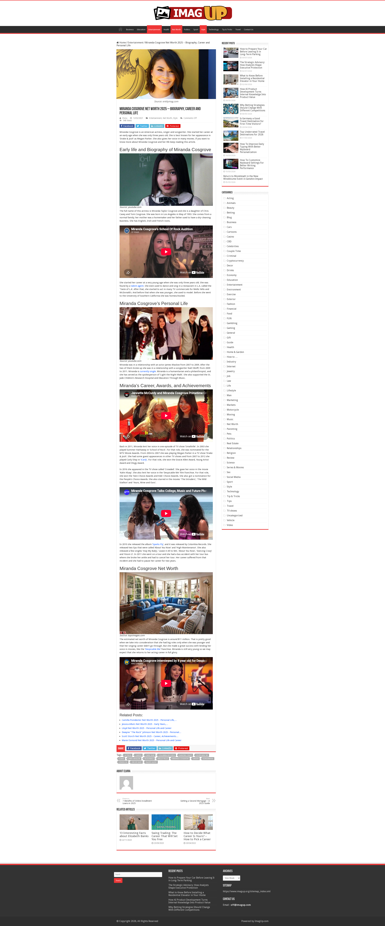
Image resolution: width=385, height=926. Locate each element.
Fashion (231, 304)
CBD (229, 241)
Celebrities (233, 246)
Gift (229, 337)
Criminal (231, 255)
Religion (231, 453)
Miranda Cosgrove (180, 759)
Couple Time (234, 251)
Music (230, 419)
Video (230, 525)
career (139, 755)
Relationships (234, 448)
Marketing (232, 400)
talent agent (137, 286)
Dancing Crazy (185, 755)
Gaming (231, 328)
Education (141, 29)
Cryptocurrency (235, 260)
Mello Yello (163, 759)
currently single (148, 371)
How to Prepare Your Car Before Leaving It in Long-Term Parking (253, 51)
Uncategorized (235, 515)
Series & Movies (235, 467)
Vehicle (230, 520)
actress (128, 755)
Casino (230, 236)
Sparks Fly (158, 544)
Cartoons (232, 231)
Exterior (231, 299)
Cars (229, 227)
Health (166, 29)
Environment (234, 289)
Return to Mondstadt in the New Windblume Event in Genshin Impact (243, 177)
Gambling (232, 323)
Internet (231, 366)
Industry (231, 361)
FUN (229, 318)
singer (196, 759)
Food (229, 313)
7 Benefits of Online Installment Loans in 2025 (137, 801)
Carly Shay (150, 755)
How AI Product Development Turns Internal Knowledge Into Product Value (253, 93)
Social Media (233, 477)
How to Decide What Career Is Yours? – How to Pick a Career (197, 836)
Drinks (230, 270)
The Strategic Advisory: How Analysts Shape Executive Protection (252, 65)
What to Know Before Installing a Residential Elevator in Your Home (252, 78)
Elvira (124, 118)
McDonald (149, 759)
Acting (230, 198)
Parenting (232, 429)
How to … (232, 356)
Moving (231, 414)
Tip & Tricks (227, 29)
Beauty (230, 207)
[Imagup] (192, 12)
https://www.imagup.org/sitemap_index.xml (247, 891)
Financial (231, 308)
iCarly (144, 459)
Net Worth (176, 29)
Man (229, 395)
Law (229, 380)
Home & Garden (235, 352)
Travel (238, 29)
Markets (231, 405)
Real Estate (233, 443)
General (231, 332)
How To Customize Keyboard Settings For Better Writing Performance (252, 164)
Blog (229, 217)
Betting (231, 212)
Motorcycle (233, 409)
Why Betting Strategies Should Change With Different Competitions (252, 108)
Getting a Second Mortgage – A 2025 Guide (195, 801)
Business (130, 29)
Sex (228, 472)
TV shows (232, 510)
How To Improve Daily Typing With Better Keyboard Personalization (252, 148)
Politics (187, 29)
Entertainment (154, 29)
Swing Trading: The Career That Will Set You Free (165, 836)
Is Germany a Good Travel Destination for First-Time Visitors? (252, 121)
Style (203, 29)
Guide (230, 342)
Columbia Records (167, 755)
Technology (214, 29)
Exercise (231, 294)
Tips (229, 501)
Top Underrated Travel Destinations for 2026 (252, 133)
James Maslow (134, 759)
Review (230, 457)
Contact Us (248, 29)
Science (231, 462)
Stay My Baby (137, 762)
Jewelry (231, 371)
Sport (195, 29)
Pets (229, 433)
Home (120, 29)
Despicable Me (152, 649)
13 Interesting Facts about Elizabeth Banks (134, 834)
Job (228, 376)
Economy (232, 275)
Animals (231, 203)
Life (229, 385)
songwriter (208, 759)
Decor (230, 265)
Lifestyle (231, 390)
